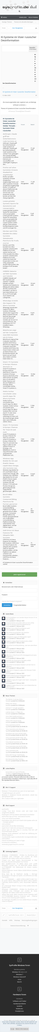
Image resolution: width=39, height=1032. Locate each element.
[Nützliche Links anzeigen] (36, 28)
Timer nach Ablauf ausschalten (11, 818)
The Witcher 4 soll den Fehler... (15, 699)
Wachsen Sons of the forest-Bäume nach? (18, 628)
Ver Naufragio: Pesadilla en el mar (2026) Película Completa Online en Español (19, 900)
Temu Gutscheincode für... (13, 725)
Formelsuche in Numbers (9, 842)
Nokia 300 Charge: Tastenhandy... (15, 755)
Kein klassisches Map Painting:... (15, 759)
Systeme (19, 1006)
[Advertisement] (18, 66)
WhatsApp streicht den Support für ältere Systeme (10, 303)
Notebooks (19, 1009)
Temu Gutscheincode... (12, 750)
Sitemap (17, 920)
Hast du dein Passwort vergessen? (12, 601)
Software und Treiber (19, 1001)
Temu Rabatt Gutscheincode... (14, 742)
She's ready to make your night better (13, 798)
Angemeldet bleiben (20, 605)
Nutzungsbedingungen (29, 920)
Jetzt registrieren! (19, 574)
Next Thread (25, 111)
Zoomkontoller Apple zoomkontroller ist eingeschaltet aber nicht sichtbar (19, 837)
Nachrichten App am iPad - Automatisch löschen (16, 816)
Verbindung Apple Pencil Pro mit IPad (13, 844)
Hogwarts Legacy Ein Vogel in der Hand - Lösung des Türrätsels (21, 680)
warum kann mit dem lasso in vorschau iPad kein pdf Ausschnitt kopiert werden (19, 830)
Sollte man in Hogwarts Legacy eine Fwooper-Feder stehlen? (21, 671)
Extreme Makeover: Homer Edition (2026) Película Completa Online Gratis (19, 871)
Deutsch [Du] (31, 915)
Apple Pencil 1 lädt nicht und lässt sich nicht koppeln (17, 828)
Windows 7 (19, 974)
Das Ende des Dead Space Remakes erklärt (18, 660)
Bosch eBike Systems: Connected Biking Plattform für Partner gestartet (10, 499)
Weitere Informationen (21, 1029)
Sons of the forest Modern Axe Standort (17, 632)
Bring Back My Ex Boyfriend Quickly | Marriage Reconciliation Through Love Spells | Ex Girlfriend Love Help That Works (19, 875)
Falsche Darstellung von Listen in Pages (13, 840)
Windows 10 (16, 972)
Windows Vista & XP (19, 977)
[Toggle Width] (3, 915)
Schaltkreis (9, 774)
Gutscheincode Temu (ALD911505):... (16, 733)
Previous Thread (15, 111)
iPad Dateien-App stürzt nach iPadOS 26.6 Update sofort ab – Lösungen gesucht (19, 821)
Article (7, 621)
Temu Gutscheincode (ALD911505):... (16, 746)
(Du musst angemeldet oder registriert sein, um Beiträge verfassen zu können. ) (19, 103)
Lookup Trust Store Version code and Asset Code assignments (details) (19, 812)
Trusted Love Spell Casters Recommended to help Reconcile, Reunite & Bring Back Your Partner (19, 861)
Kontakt (4, 920)
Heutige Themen (7, 22)
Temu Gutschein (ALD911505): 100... (16, 738)
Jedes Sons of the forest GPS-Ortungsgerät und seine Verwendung (21, 656)
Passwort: (5, 595)
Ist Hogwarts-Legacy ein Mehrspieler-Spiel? (18, 637)
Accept (12, 1029)
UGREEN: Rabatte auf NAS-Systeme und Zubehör (10, 273)
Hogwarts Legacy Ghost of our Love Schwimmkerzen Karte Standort (21, 686)
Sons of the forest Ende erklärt (15, 651)
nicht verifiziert (6, 824)
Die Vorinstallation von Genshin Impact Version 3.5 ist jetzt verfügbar (21, 618)
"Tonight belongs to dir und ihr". (11, 793)
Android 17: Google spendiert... (15, 708)
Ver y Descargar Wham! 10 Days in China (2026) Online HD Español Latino (19, 886)
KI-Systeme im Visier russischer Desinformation (19, 92)
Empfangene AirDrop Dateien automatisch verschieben (18, 815)
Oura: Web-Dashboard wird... (14, 716)
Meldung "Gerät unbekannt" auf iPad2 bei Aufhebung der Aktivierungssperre (19, 834)
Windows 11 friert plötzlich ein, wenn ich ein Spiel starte (18, 791)
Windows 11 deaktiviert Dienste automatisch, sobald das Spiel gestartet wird (19, 795)
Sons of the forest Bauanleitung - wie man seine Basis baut (21, 646)
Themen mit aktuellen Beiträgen (23, 22)
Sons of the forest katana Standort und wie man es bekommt (20, 665)
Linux (19, 979)
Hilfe (10, 920)
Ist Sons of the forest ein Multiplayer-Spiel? (18, 675)
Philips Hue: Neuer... (11, 703)
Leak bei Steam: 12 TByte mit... (14, 712)
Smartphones (19, 1011)
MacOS (19, 982)
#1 (36, 95)
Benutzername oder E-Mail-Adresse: (12, 587)
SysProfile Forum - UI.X (15, 915)
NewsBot (8, 701)
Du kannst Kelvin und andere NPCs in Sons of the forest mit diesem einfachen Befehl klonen (20, 623)
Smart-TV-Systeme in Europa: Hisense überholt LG (10, 364)
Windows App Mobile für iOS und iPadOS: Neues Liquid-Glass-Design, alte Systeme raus (11, 463)
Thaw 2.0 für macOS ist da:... (14, 721)
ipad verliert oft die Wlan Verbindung (13, 826)
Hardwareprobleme (19, 1004)
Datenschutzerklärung (18, 926)
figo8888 (8, 726)
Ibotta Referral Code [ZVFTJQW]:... (16, 772)
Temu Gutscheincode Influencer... (15, 729)
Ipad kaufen (5, 809)
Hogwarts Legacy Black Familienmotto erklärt (19, 641)
